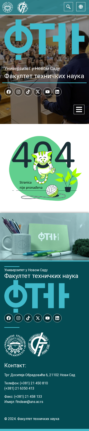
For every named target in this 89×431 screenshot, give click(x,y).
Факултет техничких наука (44, 76)
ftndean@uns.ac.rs (29, 402)
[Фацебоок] (8, 91)
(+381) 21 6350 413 (19, 388)
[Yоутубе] (47, 91)
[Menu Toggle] (79, 109)
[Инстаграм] (18, 91)
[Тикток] (28, 91)
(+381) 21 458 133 (28, 397)
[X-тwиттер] (37, 91)
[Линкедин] (57, 91)
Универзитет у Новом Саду (32, 68)
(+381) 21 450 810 (34, 383)
